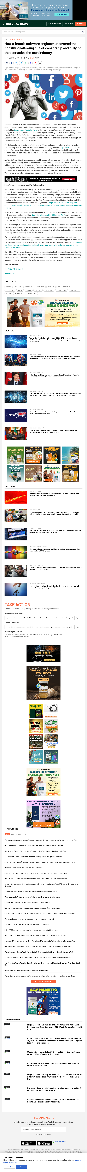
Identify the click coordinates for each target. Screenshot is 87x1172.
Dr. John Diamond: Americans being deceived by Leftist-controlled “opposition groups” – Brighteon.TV (54, 587)
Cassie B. (40, 372)
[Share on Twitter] (16, 63)
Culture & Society (16, 40)
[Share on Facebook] (11, 63)
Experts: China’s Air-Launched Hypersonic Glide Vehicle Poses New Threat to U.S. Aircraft (36, 873)
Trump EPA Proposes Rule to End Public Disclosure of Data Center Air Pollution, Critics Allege (38, 957)
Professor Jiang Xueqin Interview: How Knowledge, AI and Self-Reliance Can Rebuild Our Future (54, 1089)
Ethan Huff (41, 354)
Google (75, 68)
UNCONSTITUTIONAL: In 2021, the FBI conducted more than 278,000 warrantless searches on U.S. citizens (55, 531)
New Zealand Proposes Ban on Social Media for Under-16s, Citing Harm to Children (34, 846)
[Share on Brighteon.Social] (7, 63)
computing (33, 68)
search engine (22, 70)
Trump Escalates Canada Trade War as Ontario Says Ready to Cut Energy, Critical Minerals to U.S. (39, 952)
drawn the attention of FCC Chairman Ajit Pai (49, 215)
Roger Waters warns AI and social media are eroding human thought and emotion (33, 857)
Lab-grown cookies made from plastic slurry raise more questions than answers (32, 908)
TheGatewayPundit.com (14, 269)
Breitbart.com (10, 273)
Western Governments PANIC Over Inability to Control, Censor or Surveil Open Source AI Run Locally (54, 1053)
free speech (63, 68)
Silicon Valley (32, 70)
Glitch (70, 68)
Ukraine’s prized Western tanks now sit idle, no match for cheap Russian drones (32, 897)
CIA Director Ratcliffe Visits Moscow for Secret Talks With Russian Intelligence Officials (36, 851)
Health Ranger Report (13, 1019)
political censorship (70, 148)
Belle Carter (41, 335)
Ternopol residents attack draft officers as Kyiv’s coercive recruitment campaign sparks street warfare (41, 840)
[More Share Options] (40, 63)
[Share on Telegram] (21, 63)
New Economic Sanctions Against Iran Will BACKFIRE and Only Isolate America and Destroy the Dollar (53, 1101)
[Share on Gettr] (35, 63)
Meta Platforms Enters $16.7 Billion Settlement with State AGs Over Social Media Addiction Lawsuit (40, 862)
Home (6, 40)
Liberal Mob (12, 70)
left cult (38, 290)
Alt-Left (11, 68)
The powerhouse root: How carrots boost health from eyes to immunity (30, 919)
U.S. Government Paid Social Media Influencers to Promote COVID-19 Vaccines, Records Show (38, 946)
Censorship (25, 68)
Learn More (9, 1167)
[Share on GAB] (26, 63)
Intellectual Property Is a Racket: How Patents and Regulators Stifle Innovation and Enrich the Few (40, 941)
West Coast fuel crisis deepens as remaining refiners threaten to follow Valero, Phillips (35, 935)
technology (57, 70)
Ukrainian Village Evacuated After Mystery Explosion (23, 867)
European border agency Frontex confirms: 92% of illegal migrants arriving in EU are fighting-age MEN (54, 494)
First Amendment (52, 68)
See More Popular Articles (43, 982)
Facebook (41, 68)
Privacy (53, 1149)
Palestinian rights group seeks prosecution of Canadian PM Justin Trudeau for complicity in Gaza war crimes (54, 376)
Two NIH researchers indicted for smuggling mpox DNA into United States (31, 891)
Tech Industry (47, 70)
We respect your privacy (43, 1134)
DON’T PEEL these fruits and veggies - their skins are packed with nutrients (31, 930)
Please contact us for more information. (17, 636)
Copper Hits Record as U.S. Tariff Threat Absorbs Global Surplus (27, 902)
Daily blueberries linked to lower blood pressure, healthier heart (27, 970)
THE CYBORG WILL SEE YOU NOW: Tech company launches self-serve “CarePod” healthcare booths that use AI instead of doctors (55, 394)
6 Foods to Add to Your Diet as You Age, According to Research (27, 924)
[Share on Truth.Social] (30, 63)
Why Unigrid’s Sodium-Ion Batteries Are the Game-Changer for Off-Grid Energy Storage (36, 879)
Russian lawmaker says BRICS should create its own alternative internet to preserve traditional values (53, 431)
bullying (17, 68)
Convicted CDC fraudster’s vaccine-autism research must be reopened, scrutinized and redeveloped (40, 913)
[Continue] (63, 1129)
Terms (58, 1149)
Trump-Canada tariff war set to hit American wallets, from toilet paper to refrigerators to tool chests (40, 976)
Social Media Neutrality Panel (25, 130)
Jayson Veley (22, 58)
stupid (39, 70)
